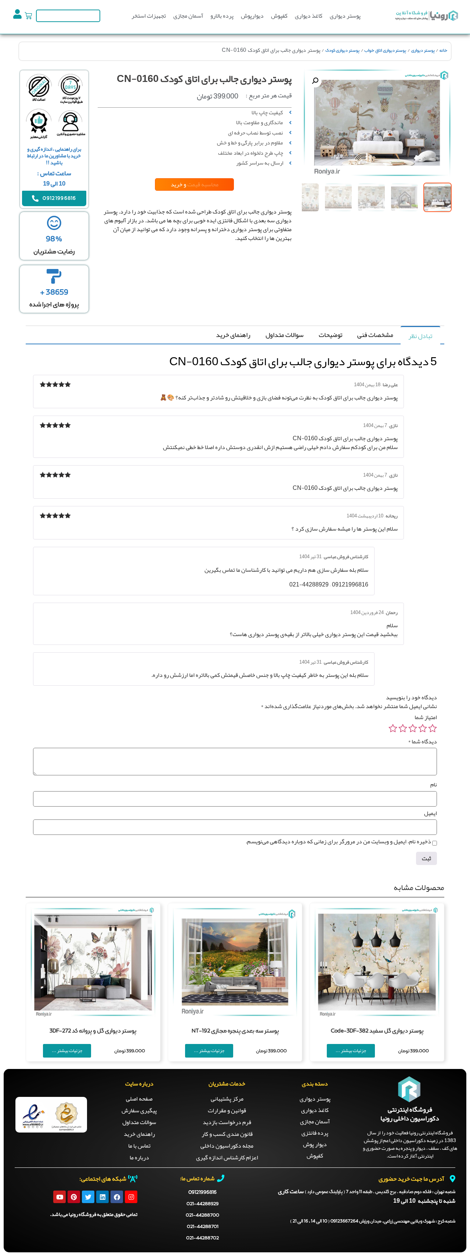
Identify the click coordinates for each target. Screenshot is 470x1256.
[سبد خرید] (28, 16)
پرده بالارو (222, 16)
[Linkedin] (102, 1197)
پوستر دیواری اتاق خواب (385, 51)
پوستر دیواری (345, 16)
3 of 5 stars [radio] (412, 728)
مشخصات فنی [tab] (375, 334)
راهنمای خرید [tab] (233, 334)
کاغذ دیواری (308, 16)
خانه (443, 51)
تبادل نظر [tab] (420, 335)
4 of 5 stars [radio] (402, 728)
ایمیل (430, 813)
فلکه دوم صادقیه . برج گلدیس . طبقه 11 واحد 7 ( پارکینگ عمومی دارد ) (380, 1192)
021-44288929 (202, 1204)
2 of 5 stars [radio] (422, 728)
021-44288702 (202, 1238)
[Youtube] (59, 1197)
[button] (315, 80)
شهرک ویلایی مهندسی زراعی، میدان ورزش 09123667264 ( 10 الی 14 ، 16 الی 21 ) (372, 1221)
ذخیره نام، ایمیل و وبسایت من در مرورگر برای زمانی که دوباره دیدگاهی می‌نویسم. (338, 841)
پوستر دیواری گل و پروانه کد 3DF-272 (93, 1031)
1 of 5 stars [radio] (432, 728)
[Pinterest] (74, 1197)
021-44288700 (202, 1215)
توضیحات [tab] (330, 334)
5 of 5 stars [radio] (392, 728)
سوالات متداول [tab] (284, 334)
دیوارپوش (252, 16)
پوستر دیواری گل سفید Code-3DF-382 (377, 1031)
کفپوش (279, 16)
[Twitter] (88, 1197)
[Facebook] (117, 1197)
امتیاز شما (426, 717)
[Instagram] (131, 1197)
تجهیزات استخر (148, 16)
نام (433, 784)
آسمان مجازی (188, 16)
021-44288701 (202, 1226)
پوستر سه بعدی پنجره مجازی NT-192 (235, 1031)
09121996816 (202, 1192)
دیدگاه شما (422, 741)
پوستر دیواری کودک (342, 51)
